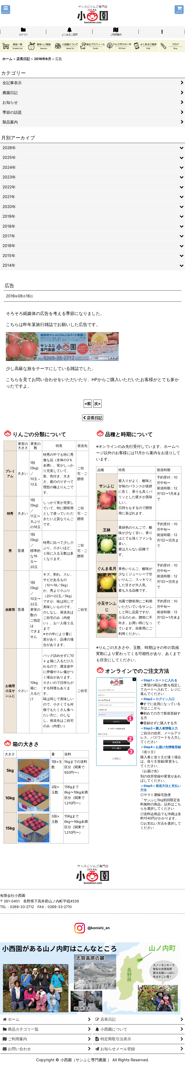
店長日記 (94, 417)
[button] (5, 9)
